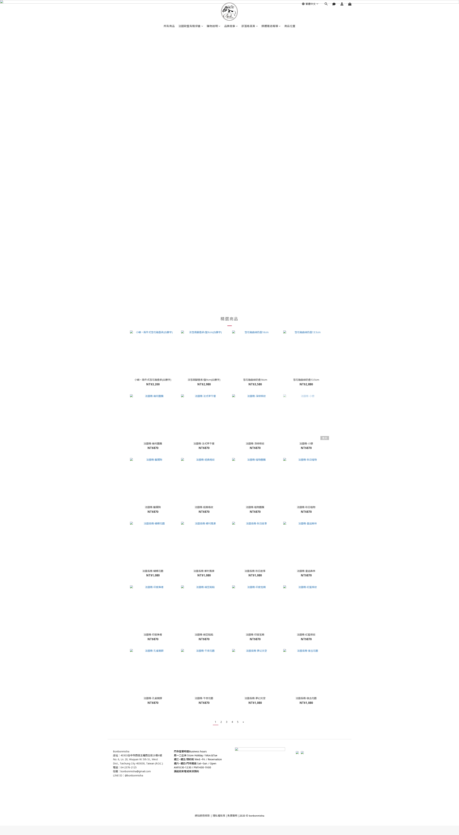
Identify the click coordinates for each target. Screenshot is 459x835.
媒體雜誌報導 (269, 26)
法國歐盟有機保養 (189, 26)
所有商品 (169, 26)
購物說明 (212, 26)
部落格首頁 (248, 26)
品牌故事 (229, 26)
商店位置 (289, 26)
